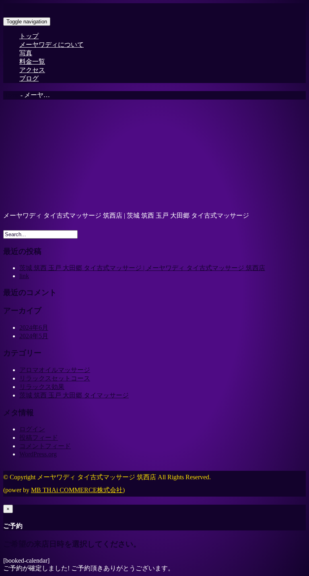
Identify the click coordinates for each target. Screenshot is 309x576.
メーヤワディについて (51, 44)
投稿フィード (38, 437)
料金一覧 (32, 61)
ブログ (29, 78)
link (24, 275)
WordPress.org (38, 454)
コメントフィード (45, 446)
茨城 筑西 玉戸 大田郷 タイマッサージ (74, 395)
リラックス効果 (41, 386)
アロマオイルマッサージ (54, 369)
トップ (29, 36)
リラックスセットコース (54, 378)
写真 (25, 53)
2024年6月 (33, 327)
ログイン (32, 429)
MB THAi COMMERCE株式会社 (77, 490)
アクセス (32, 70)
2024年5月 (33, 336)
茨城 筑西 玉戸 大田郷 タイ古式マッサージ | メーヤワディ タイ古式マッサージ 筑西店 (142, 267)
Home (11, 94)
